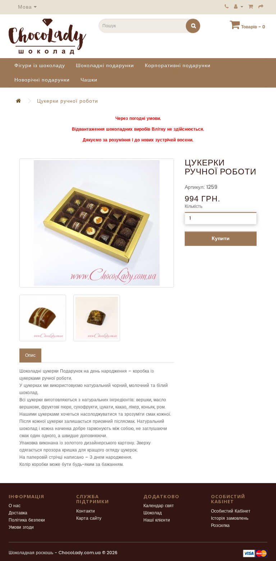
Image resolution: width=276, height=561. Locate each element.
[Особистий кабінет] (238, 6)
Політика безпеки (27, 520)
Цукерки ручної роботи (67, 101)
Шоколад (152, 513)
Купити (221, 238)
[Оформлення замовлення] (261, 6)
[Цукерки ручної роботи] (96, 222)
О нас (14, 505)
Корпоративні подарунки (178, 65)
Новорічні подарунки (42, 80)
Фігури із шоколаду (39, 65)
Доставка (18, 513)
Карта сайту (88, 518)
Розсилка (220, 525)
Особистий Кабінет (230, 511)
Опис (30, 355)
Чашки (88, 80)
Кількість (193, 206)
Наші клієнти (156, 520)
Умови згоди (21, 527)
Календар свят (158, 505)
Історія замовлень (229, 518)
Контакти (85, 511)
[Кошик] (250, 6)
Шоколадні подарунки (105, 65)
